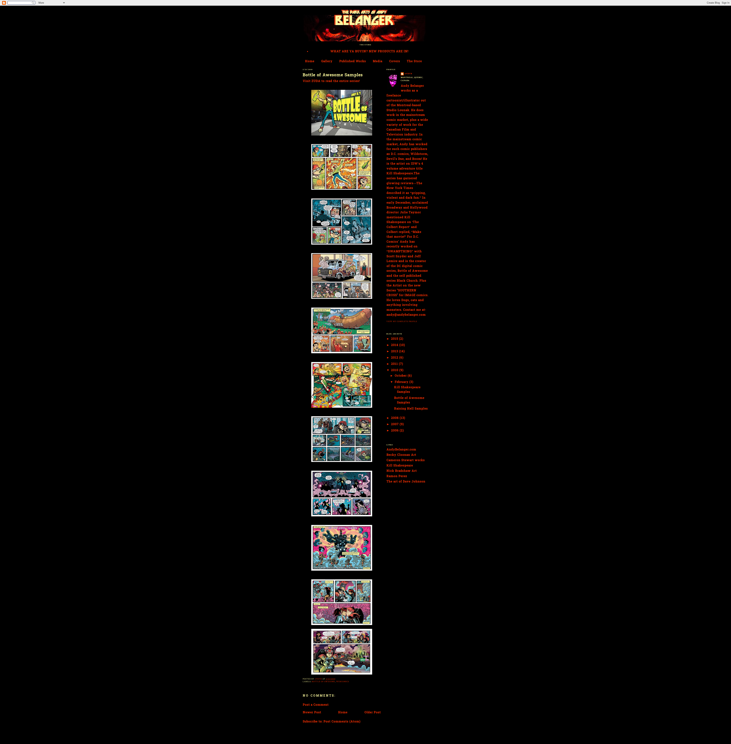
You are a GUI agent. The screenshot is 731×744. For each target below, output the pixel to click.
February (402, 382)
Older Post (372, 712)
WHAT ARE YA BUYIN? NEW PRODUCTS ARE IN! (369, 51)
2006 (395, 430)
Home (309, 61)
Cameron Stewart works (405, 460)
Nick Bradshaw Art (401, 471)
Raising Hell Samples (411, 409)
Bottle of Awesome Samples (409, 400)
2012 (395, 358)
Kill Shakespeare (399, 465)
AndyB (408, 74)
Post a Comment (316, 705)
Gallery (326, 61)
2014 (395, 345)
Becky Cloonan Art (401, 455)
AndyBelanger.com (401, 449)
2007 (395, 424)
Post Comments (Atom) (341, 721)
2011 (395, 364)
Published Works (352, 61)
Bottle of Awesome (323, 681)
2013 (395, 351)
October (401, 376)
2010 (395, 370)
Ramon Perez (396, 476)
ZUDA (315, 81)
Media (377, 61)
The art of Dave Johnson (405, 481)
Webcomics (342, 681)
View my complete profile (401, 321)
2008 (395, 418)
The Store (414, 61)
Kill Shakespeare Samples (407, 389)
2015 (395, 339)
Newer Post (312, 712)
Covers (394, 61)
